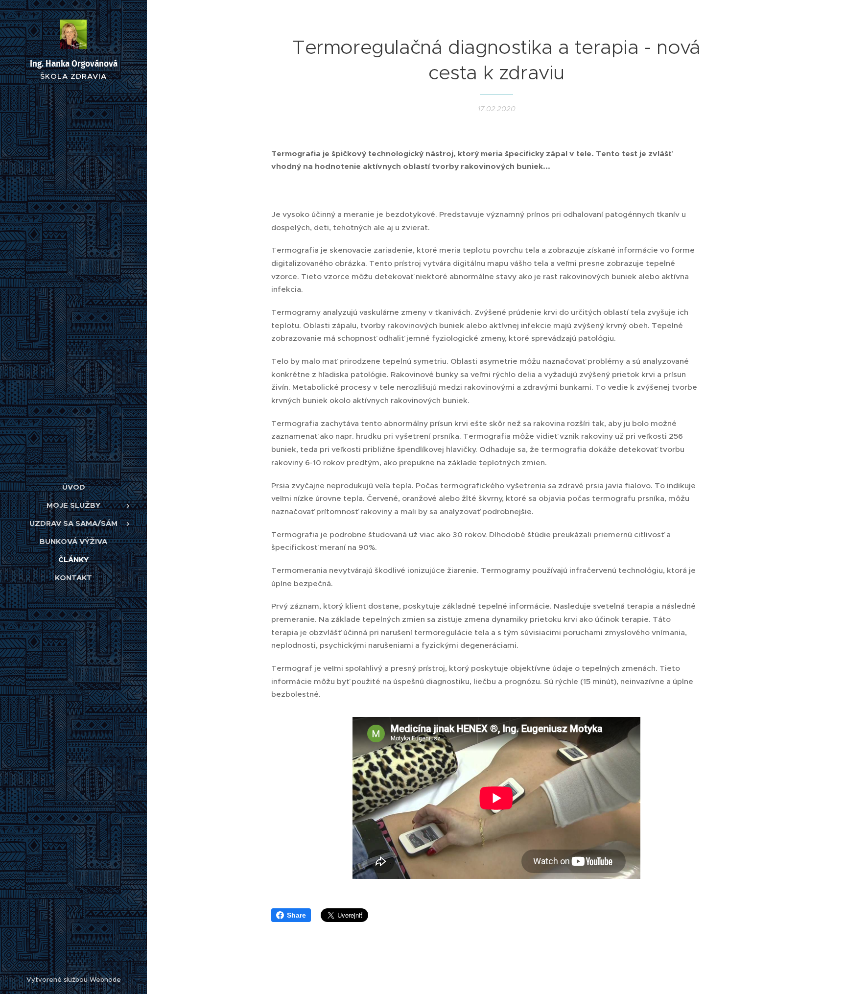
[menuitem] (73, 487)
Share (296, 915)
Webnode (105, 979)
